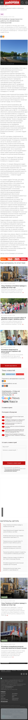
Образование (15, 698)
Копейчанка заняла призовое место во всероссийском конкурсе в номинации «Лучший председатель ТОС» (14, 431)
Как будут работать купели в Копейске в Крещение (15, 427)
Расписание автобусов (6, 671)
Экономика (15, 693)
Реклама (14, 670)
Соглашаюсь (14, 716)
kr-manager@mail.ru (9, 686)
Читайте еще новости (11, 365)
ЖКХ (13, 696)
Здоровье (3, 698)
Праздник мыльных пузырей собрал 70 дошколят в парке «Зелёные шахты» (13, 318)
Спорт (2, 696)
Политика (14, 695)
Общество (3, 693)
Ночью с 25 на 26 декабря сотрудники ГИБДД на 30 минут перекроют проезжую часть (15, 435)
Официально (15, 699)
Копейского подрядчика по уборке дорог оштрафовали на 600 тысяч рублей (15, 420)
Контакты (9, 670)
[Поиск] (22, 2)
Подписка (19, 670)
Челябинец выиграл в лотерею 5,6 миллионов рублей (13, 423)
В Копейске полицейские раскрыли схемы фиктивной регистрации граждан (14, 647)
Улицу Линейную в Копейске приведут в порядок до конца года (13, 286)
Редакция (3, 670)
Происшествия (4, 699)
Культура (3, 695)
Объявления (4, 701)
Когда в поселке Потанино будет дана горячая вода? (14, 417)
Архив (24, 670)
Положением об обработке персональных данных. (12, 470)
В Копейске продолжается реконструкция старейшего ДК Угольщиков (11, 351)
